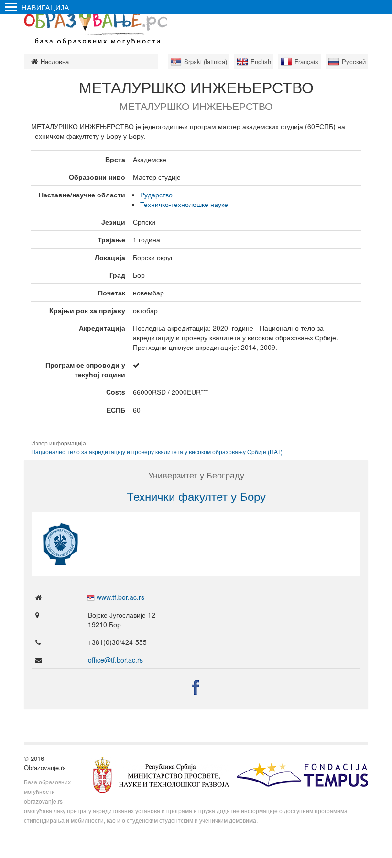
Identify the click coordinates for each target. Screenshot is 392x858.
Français (306, 61)
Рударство (156, 194)
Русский (354, 61)
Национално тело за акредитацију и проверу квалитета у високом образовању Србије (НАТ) (157, 451)
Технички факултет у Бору (196, 496)
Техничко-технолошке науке (184, 204)
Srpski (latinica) (205, 61)
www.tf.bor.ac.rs (120, 597)
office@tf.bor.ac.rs (115, 659)
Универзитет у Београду (196, 474)
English (260, 61)
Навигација (45, 7)
